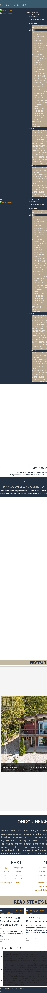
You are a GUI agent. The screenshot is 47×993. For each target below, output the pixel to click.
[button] (5, 727)
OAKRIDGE (38, 71)
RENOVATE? (36, 172)
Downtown (6, 871)
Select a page (31, 12)
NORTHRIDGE (39, 69)
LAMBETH (38, 96)
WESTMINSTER (40, 113)
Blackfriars (42, 868)
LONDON (32, 30)
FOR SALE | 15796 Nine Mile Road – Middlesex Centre (11, 921)
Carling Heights (18, 868)
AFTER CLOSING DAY (39, 163)
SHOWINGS (36, 183)
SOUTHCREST (39, 106)
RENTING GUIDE (38, 192)
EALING (37, 39)
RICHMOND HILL (40, 74)
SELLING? (32, 166)
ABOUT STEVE (34, 15)
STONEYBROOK (40, 76)
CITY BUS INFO (37, 122)
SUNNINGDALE (39, 80)
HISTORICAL (36, 124)
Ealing (18, 871)
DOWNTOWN (39, 36)
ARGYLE (37, 34)
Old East (6, 879)
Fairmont (6, 875)
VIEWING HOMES (38, 144)
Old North (18, 879)
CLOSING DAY (37, 161)
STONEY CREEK (40, 78)
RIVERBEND (38, 104)
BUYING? (32, 128)
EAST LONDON (37, 32)
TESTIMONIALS (34, 17)
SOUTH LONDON (38, 87)
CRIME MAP (36, 126)
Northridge (42, 879)
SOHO (36, 52)
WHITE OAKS (39, 117)
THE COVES (38, 111)
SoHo (18, 883)
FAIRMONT (38, 41)
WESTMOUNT (39, 115)
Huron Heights (18, 875)
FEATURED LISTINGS (36, 19)
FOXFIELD (38, 61)
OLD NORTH (39, 50)
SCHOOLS (35, 120)
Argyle (6, 868)
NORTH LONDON (38, 54)
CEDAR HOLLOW (40, 58)
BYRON (37, 89)
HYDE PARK (38, 65)
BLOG (31, 21)
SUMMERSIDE (39, 109)
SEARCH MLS (33, 23)
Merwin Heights (6, 883)
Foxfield (42, 871)
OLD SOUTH (38, 98)
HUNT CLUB (38, 63)
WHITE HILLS (39, 85)
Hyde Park (42, 875)
